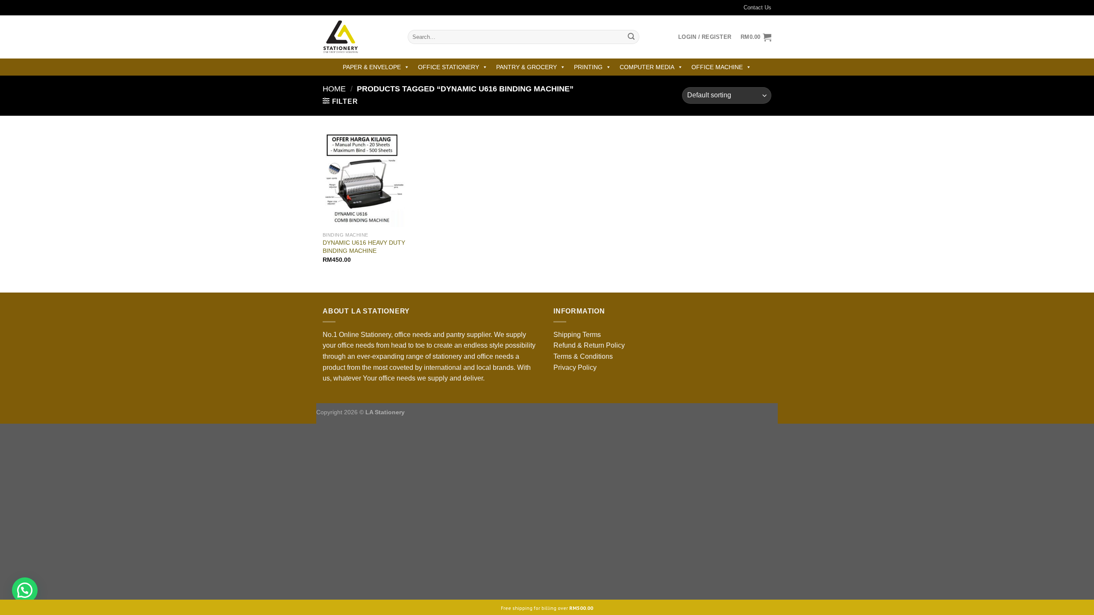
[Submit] (631, 37)
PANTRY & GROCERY (526, 67)
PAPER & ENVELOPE (372, 67)
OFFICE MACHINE (717, 67)
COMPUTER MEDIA (647, 67)
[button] (25, 590)
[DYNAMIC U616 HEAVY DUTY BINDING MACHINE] (364, 178)
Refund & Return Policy (589, 345)
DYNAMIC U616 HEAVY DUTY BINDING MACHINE (364, 246)
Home (334, 88)
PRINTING (588, 67)
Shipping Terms (577, 334)
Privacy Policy (575, 367)
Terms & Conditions (583, 356)
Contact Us (757, 7)
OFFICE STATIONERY (448, 67)
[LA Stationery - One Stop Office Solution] (359, 37)
